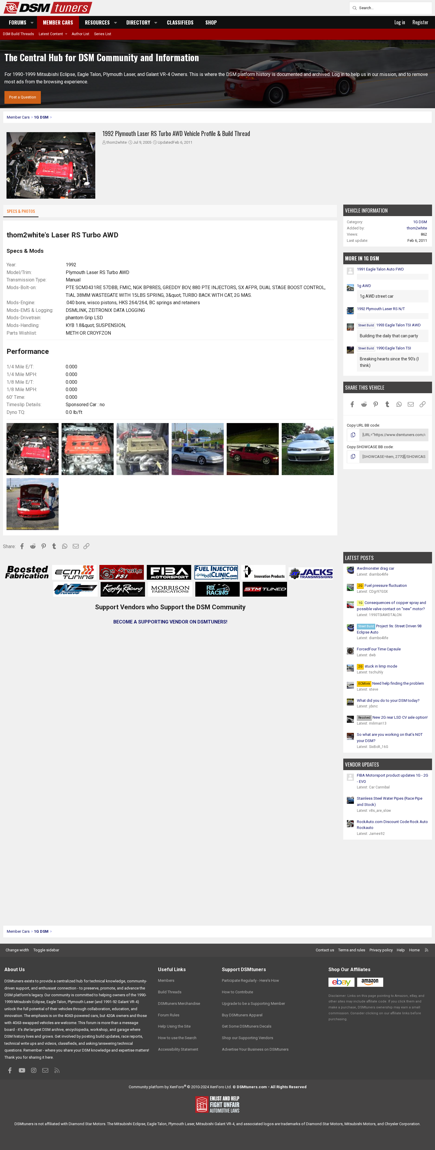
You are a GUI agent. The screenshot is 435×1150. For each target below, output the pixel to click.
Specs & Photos (21, 211)
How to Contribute (237, 992)
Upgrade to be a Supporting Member (253, 1003)
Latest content (51, 34)
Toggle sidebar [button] (46, 950)
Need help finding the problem (391, 683)
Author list (80, 34)
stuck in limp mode (377, 666)
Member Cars (58, 22)
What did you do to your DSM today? (388, 700)
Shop (211, 22)
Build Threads (169, 992)
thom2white (117, 142)
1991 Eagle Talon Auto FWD (380, 269)
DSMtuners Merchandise (179, 1003)
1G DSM (420, 222)
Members (166, 980)
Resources (97, 22)
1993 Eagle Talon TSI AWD (389, 325)
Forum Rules (168, 1015)
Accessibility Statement (178, 1049)
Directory (138, 22)
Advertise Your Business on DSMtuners (255, 1049)
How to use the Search (177, 1038)
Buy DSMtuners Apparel (242, 1015)
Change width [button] (17, 950)
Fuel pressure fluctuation (382, 585)
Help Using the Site (174, 1026)
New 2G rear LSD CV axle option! (393, 717)
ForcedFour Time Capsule (379, 649)
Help (401, 950)
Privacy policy (381, 950)
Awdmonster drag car (375, 568)
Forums (17, 22)
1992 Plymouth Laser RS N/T (381, 309)
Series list (102, 34)
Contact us (325, 950)
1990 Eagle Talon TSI (384, 348)
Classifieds (180, 22)
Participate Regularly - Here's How (250, 980)
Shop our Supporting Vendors (247, 1038)
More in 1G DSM (362, 258)
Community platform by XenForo (180, 1087)
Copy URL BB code (363, 425)
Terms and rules (351, 950)
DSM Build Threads (18, 34)
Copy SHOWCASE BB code (370, 447)
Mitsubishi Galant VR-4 (215, 1124)
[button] (32, 22)
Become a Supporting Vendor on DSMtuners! (170, 622)
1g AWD (364, 286)
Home (414, 950)
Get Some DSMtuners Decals (246, 1026)
